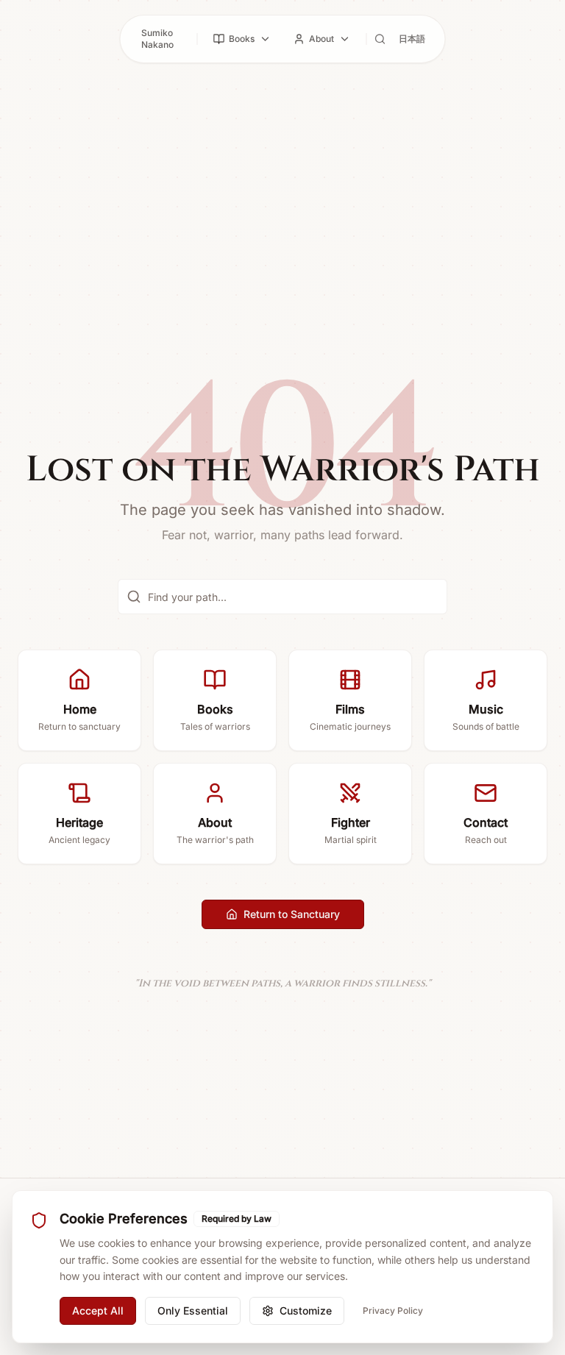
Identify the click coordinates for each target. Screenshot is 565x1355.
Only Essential (192, 1310)
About (321, 38)
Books (242, 38)
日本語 (412, 38)
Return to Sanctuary (292, 914)
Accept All (98, 1310)
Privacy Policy (393, 1310)
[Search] (380, 39)
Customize (306, 1310)
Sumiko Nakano (157, 38)
